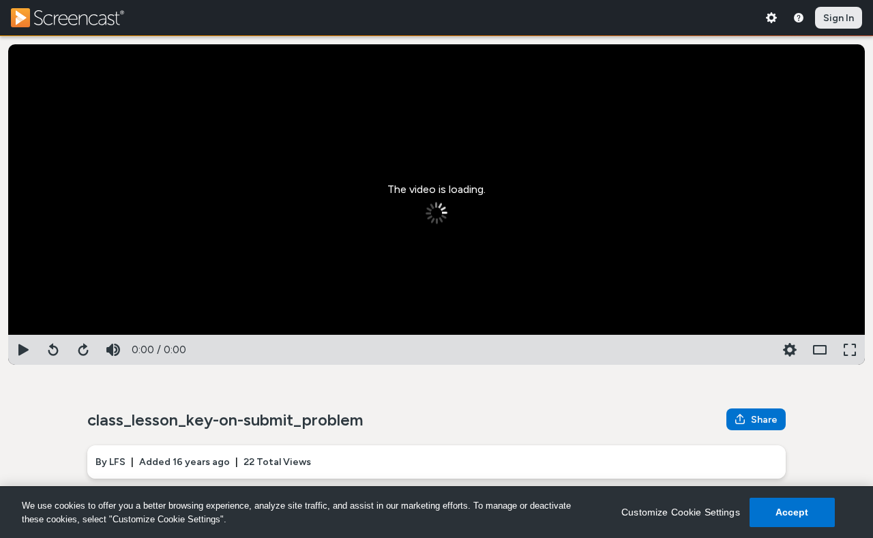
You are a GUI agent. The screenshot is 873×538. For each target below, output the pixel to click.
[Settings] (771, 18)
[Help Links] (799, 18)
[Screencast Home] (76, 17)
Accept (792, 512)
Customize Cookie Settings (680, 512)
